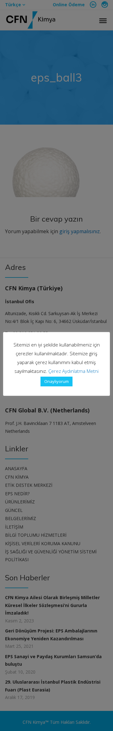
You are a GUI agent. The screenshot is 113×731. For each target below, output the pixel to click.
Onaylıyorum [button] (56, 381)
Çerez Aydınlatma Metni (73, 371)
